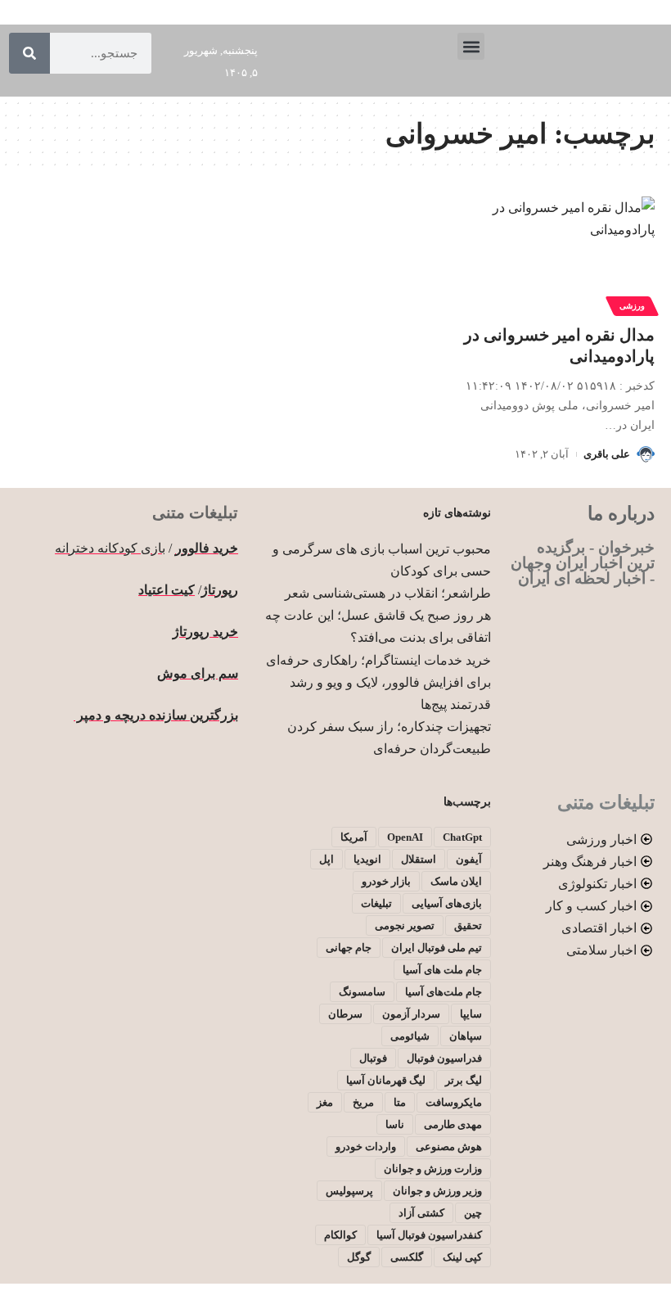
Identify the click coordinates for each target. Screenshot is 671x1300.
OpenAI (405, 837)
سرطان (345, 1014)
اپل (326, 859)
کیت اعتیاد (166, 590)
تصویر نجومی (405, 925)
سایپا (471, 1014)
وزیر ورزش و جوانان (437, 1191)
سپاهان (465, 1036)
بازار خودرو (386, 881)
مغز (325, 1102)
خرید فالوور (206, 548)
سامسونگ (362, 992)
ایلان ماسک (456, 881)
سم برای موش (197, 673)
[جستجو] (29, 53)
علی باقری (606, 454)
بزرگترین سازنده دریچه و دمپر (156, 715)
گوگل (359, 1257)
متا (400, 1102)
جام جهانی (349, 947)
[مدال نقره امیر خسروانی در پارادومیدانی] (559, 253)
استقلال (418, 859)
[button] (470, 46)
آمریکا (353, 837)
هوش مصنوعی (449, 1146)
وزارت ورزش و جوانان (433, 1168)
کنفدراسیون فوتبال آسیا (429, 1235)
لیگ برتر (463, 1080)
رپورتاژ (219, 590)
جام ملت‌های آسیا (443, 992)
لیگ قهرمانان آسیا (386, 1080)
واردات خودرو (366, 1146)
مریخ (363, 1102)
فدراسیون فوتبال (444, 1058)
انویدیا (367, 859)
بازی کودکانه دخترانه (110, 548)
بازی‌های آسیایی (447, 903)
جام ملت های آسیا (442, 970)
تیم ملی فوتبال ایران (436, 947)
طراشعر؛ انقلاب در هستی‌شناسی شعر (388, 593)
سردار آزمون (411, 1014)
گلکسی (406, 1257)
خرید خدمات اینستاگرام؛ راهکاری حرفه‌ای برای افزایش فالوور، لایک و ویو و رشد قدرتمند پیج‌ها (378, 682)
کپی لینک (462, 1257)
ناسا (394, 1124)
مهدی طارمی (453, 1124)
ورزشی (632, 305)
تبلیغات (376, 903)
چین (473, 1213)
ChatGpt (462, 837)
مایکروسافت (454, 1102)
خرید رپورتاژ (205, 632)
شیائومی (410, 1036)
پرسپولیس (349, 1191)
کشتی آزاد (421, 1213)
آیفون (469, 859)
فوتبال (373, 1058)
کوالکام (340, 1235)
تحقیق (468, 925)
